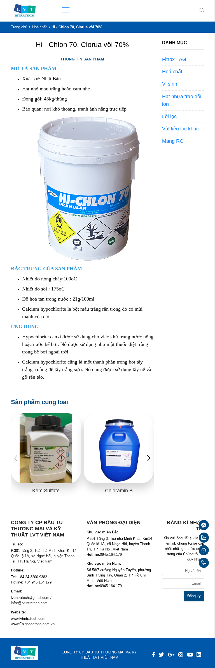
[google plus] (171, 655)
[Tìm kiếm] (202, 11)
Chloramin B (119, 490)
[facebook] (153, 655)
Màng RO (173, 141)
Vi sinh (169, 84)
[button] (148, 459)
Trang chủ (19, 27)
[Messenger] (190, 525)
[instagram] (180, 655)
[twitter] (161, 655)
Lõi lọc (169, 116)
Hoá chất (39, 27)
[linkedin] (199, 655)
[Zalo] (190, 538)
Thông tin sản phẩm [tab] (82, 59)
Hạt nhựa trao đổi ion (181, 100)
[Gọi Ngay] (190, 563)
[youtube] (190, 655)
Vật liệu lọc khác (180, 129)
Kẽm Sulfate (46, 490)
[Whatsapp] (190, 550)
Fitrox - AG (174, 59)
